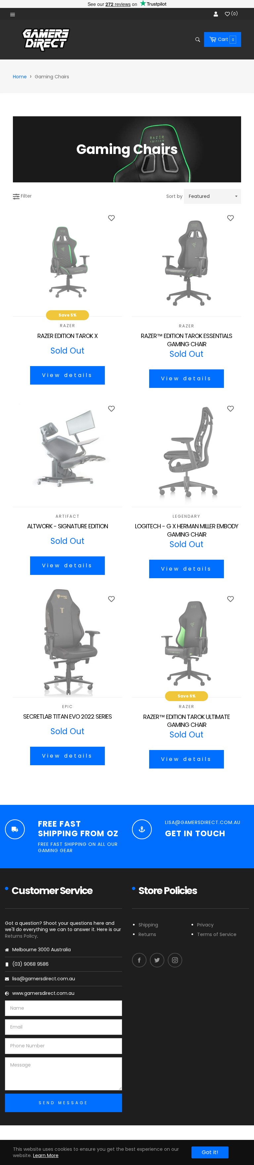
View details (67, 375)
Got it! (210, 1152)
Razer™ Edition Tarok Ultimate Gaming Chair (186, 721)
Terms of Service (216, 934)
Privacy (205, 924)
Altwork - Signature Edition (67, 526)
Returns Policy (21, 936)
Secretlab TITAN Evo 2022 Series (67, 717)
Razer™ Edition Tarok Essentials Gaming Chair (186, 340)
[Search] (197, 39)
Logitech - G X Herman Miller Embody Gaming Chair (186, 530)
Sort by (174, 196)
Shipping (148, 924)
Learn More (46, 1155)
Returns (147, 934)
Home (20, 76)
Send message (63, 1103)
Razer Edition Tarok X (67, 336)
